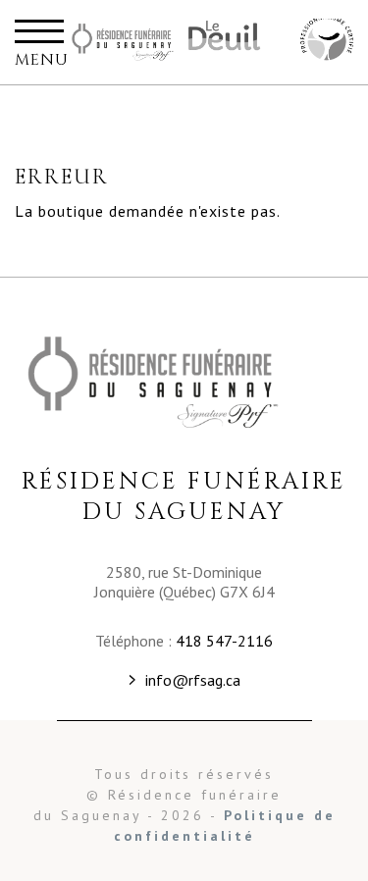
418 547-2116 (224, 640)
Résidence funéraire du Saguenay (122, 42)
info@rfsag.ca (192, 680)
